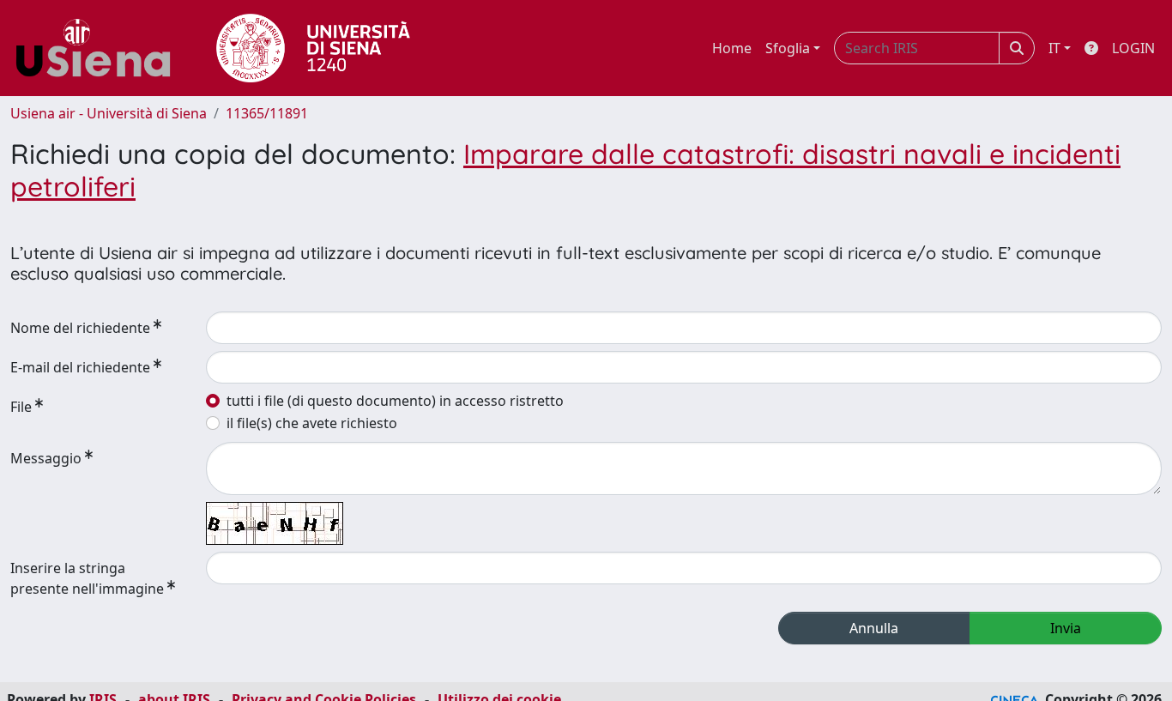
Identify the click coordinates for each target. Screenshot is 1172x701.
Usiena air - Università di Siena (108, 113)
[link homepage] (99, 48)
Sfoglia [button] (787, 48)
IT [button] (1054, 48)
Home (732, 48)
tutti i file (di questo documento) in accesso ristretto (395, 400)
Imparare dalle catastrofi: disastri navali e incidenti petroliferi (565, 169)
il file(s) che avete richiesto (312, 423)
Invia (1065, 628)
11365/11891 (267, 113)
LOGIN (1133, 48)
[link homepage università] (313, 48)
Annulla (873, 628)
